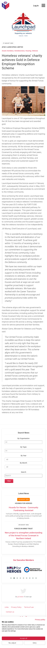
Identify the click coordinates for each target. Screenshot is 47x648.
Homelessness (19, 51)
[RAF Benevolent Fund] (33, 570)
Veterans (35, 51)
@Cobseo (20, 597)
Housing (28, 51)
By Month (23, 463)
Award (4, 51)
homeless (10, 51)
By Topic (23, 447)
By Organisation (23, 438)
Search (23, 472)
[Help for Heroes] (14, 570)
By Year (23, 456)
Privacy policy (40, 620)
